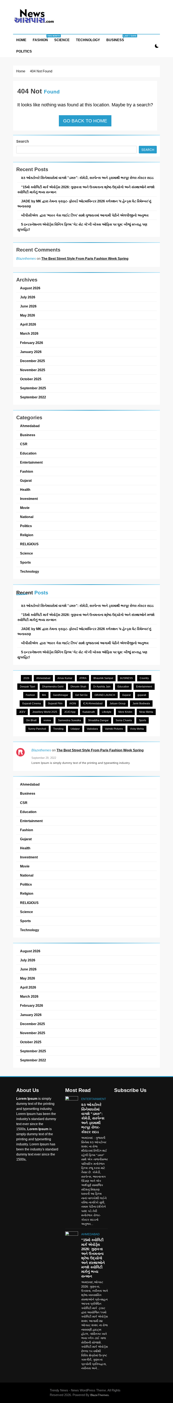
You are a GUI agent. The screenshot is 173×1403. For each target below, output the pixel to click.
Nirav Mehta (146, 711)
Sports (25, 562)
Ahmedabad (30, 426)
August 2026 (30, 288)
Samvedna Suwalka (69, 720)
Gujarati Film (55, 703)
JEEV (22, 711)
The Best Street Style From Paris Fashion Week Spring (84, 258)
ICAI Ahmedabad (93, 703)
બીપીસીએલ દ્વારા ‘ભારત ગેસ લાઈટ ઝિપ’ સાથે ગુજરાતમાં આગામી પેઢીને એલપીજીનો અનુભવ (85, 215)
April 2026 (28, 324)
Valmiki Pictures (114, 728)
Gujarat (26, 480)
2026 (26, 678)
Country (144, 678)
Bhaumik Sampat (103, 678)
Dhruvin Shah (78, 686)
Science (62, 40)
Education (28, 453)
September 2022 (33, 397)
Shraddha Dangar (98, 720)
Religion (26, 535)
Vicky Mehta (137, 728)
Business (116, 38)
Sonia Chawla (124, 720)
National (26, 517)
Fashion (42, 38)
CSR (23, 444)
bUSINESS (126, 678)
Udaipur (75, 728)
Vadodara (92, 728)
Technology (88, 40)
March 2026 (29, 333)
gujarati (142, 695)
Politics (24, 51)
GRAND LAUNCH (105, 695)
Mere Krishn (125, 711)
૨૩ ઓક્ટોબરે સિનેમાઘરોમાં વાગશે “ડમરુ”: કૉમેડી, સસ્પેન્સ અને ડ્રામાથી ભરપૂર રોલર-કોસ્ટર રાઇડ (87, 178)
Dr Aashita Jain (102, 686)
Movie (25, 508)
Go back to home (85, 120)
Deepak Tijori (27, 686)
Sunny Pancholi (37, 728)
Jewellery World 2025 (44, 711)
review (47, 720)
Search (22, 141)
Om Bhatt (31, 720)
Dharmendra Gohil (53, 686)
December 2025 (32, 361)
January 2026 (31, 352)
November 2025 (32, 370)
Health (25, 489)
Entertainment (31, 462)
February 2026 (31, 343)
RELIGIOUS (29, 544)
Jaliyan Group (117, 703)
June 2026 (28, 306)
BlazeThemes (99, 1395)
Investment (29, 499)
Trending (58, 728)
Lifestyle (106, 711)
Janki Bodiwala (141, 703)
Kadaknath (88, 711)
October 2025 (30, 379)
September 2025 (33, 388)
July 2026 (27, 297)
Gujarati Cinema (31, 703)
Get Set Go (81, 695)
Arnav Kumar (64, 678)
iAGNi (72, 703)
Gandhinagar (60, 695)
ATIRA (82, 678)
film (44, 695)
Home (21, 40)
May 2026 (27, 315)
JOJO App (70, 711)
